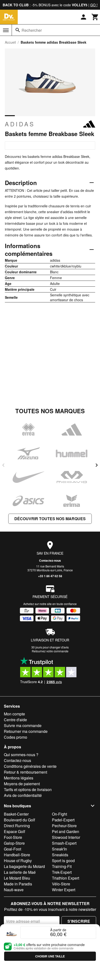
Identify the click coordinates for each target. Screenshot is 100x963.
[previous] (3, 465)
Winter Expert (63, 889)
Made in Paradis (18, 884)
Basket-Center (16, 814)
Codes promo (15, 737)
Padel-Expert (63, 820)
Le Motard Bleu (17, 878)
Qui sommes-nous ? (21, 754)
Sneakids (60, 855)
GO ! (94, 4)
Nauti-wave (14, 889)
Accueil (10, 42)
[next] (96, 465)
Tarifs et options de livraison (28, 789)
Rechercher (32, 30)
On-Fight (59, 814)
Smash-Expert (64, 843)
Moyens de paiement (22, 783)
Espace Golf (14, 831)
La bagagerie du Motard (24, 866)
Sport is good (63, 860)
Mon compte (14, 714)
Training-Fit (62, 866)
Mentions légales (18, 778)
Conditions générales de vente (30, 766)
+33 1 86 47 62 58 (50, 576)
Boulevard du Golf (19, 820)
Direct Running (17, 825)
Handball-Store (17, 855)
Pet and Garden (65, 831)
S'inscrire (78, 921)
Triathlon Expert (65, 878)
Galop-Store (14, 843)
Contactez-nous (50, 560)
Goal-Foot (12, 849)
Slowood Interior (66, 837)
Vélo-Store (61, 884)
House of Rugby (18, 860)
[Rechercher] (18, 30)
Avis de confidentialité (23, 795)
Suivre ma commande (23, 725)
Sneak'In (59, 849)
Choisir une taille (50, 956)
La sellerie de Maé (20, 872)
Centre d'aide (15, 719)
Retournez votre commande (50, 651)
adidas (20, 124)
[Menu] (6, 30)
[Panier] (95, 17)
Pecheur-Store (64, 825)
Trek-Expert (62, 872)
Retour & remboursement (25, 772)
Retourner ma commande (26, 731)
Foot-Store (13, 837)
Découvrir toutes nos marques (50, 518)
